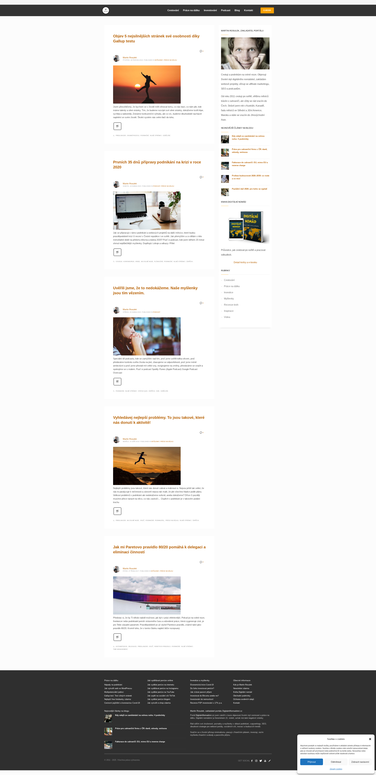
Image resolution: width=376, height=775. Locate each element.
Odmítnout (336, 762)
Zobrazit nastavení (360, 762)
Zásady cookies (336, 769)
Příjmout (312, 762)
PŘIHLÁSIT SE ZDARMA (215, 403)
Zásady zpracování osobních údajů (215, 424)
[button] (370, 739)
